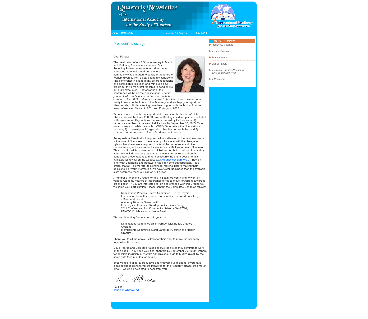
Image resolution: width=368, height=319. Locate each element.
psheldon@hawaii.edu (126, 289)
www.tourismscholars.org (172, 159)
